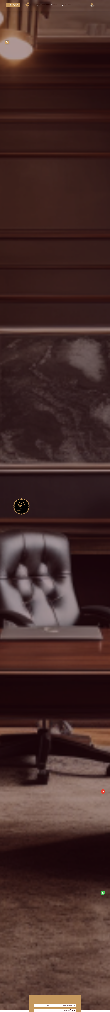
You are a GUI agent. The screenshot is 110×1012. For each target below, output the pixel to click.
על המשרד (70, 5)
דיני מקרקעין (63, 5)
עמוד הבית (77, 5)
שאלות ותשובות (46, 5)
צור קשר (38, 5)
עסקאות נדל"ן (54, 5)
